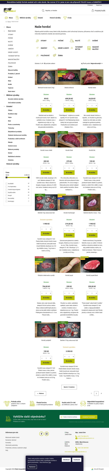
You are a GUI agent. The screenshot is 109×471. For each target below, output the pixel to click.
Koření (10, 153)
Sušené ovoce (12, 146)
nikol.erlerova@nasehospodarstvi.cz (76, 452)
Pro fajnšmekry (18, 186)
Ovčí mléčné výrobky (14, 102)
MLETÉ (10, 42)
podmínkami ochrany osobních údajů (94, 422)
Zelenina (11, 160)
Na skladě (18, 183)
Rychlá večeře (18, 192)
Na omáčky (18, 198)
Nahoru (41, 393)
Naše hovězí (12, 31)
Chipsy (10, 110)
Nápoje (10, 142)
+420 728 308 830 (82, 448)
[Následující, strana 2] (96, 393)
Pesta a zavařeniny (14, 124)
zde (50, 462)
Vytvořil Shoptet (99, 469)
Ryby (9, 81)
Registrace (99, 5)
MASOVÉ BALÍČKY (13, 59)
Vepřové (10, 88)
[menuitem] (9, 18)
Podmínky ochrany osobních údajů (16, 448)
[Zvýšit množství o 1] (50, 105)
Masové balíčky (13, 70)
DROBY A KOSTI (13, 52)
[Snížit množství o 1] (42, 105)
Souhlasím (76, 460)
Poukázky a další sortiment (16, 139)
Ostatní (9, 106)
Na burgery (18, 201)
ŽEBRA (10, 66)
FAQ (7, 450)
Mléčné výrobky (12, 95)
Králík (10, 84)
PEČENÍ (10, 38)
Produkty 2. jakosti (14, 73)
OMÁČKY (11, 49)
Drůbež (10, 77)
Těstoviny (11, 128)
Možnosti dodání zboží (12, 437)
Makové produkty (13, 149)
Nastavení (32, 467)
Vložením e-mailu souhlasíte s (86, 422)
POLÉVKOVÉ (12, 63)
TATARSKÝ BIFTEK (14, 56)
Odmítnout (66, 460)
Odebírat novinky (88, 417)
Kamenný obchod (11, 440)
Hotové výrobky (12, 164)
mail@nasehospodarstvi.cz (86, 438)
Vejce (10, 117)
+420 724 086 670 (82, 436)
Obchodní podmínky (12, 445)
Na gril (18, 195)
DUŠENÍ (10, 45)
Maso (8, 27)
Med (9, 121)
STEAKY (10, 34)
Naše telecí (11, 91)
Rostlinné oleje (12, 114)
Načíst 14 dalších (69, 387)
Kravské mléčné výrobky (15, 99)
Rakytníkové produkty (15, 131)
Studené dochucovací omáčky (17, 135)
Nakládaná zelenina (14, 156)
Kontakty (8, 442)
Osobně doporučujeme (18, 189)
